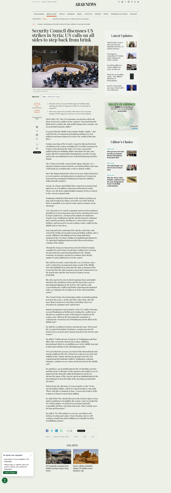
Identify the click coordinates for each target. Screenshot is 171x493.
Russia (76, 436)
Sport (106, 14)
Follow (37, 152)
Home (34, 24)
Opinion (98, 14)
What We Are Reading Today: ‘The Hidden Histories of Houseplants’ (115, 77)
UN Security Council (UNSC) (61, 436)
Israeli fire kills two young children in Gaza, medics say (114, 67)
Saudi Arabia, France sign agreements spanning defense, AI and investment (115, 45)
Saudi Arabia (39, 14)
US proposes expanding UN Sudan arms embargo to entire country (115, 57)
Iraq (84, 436)
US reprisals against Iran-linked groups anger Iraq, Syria (57, 468)
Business (71, 14)
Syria (92, 436)
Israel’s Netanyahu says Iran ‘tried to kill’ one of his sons (68, 19)
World (62, 14)
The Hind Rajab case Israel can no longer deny (115, 167)
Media (79, 14)
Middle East (52, 14)
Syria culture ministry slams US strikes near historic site (83, 468)
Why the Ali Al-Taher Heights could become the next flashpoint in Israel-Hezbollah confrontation (116, 182)
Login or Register (10, 472)
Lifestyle (88, 14)
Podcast (133, 14)
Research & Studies (119, 14)
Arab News (37, 1)
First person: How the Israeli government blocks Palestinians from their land (115, 154)
